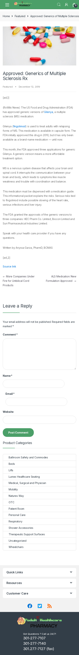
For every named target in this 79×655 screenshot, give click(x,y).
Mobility (13, 489)
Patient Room (16, 508)
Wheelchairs (16, 547)
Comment (10, 334)
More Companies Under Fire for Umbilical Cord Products (19, 281)
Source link (9, 266)
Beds (12, 463)
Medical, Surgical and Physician (27, 482)
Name (7, 375)
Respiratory (15, 521)
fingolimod (19, 126)
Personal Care (17, 514)
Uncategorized (17, 540)
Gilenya (48, 111)
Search (59, 5)
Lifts (11, 470)
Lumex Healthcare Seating (24, 476)
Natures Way (16, 495)
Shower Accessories (21, 527)
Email (10, 393)
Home (6, 16)
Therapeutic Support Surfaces (27, 534)
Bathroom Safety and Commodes (28, 457)
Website (8, 411)
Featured (20, 16)
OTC (11, 502)
